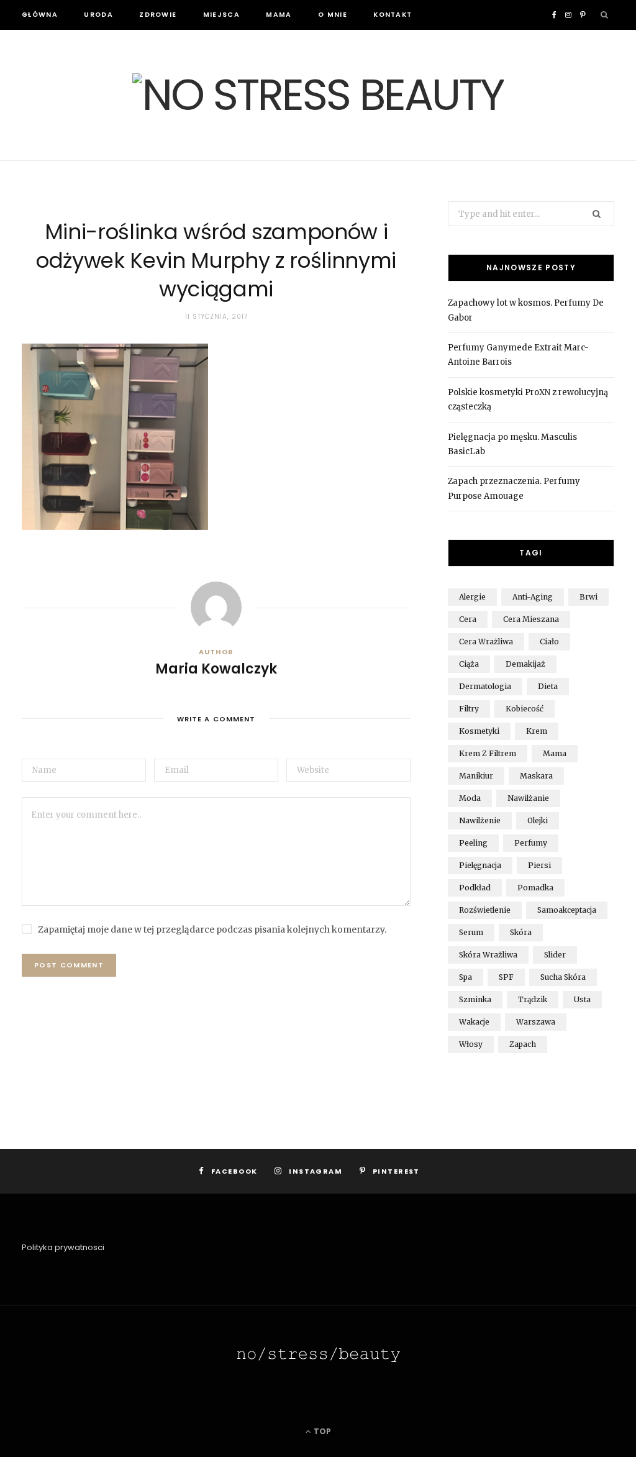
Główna (40, 14)
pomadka (535, 887)
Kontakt (392, 14)
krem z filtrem (487, 753)
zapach (522, 1044)
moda (470, 798)
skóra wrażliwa (488, 954)
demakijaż (525, 664)
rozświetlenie (485, 910)
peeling (473, 842)
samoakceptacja (566, 910)
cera (467, 619)
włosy (471, 1044)
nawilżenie (480, 820)
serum (471, 932)
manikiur (476, 775)
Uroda (98, 14)
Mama (278, 14)
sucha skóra (563, 977)
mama (554, 753)
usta (582, 999)
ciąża (469, 664)
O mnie (332, 14)
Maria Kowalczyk (216, 669)
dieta (548, 686)
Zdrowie (157, 14)
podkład (475, 887)
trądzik (532, 999)
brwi (588, 596)
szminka (475, 999)
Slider (555, 954)
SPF (506, 977)
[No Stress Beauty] (318, 95)
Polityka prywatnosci (63, 1247)
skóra (521, 932)
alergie (472, 596)
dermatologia (485, 686)
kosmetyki (479, 731)
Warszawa (535, 1021)
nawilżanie (528, 798)
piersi (539, 865)
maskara (536, 775)
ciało (549, 641)
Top (321, 1431)
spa (465, 977)
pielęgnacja (480, 865)
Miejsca (221, 14)
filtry (469, 708)
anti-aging (532, 596)
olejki (537, 820)
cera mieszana (531, 619)
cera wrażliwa (486, 641)
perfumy (530, 842)
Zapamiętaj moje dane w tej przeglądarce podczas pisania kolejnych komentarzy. (212, 929)
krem (536, 731)
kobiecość (524, 708)
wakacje (474, 1021)
